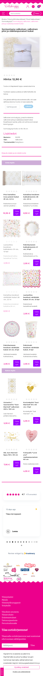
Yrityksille (6, 605)
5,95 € (7, 423)
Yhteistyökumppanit (11, 603)
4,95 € (26, 421)
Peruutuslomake (9, 623)
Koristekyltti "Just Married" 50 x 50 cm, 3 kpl (31, 405)
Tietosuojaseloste (9, 620)
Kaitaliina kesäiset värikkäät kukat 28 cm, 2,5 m (11, 297)
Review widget (14, 553)
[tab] (7, 542)
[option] (21, 52)
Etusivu (4, 19)
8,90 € (26, 213)
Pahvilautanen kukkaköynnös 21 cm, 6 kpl (30, 247)
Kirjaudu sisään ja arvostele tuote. (14, 153)
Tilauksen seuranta (10, 612)
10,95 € (6, 213)
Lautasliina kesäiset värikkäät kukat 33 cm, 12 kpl (31, 297)
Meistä (5, 600)
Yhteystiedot (7, 597)
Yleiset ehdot (7, 615)
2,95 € (7, 263)
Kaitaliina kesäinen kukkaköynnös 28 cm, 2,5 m (31, 197)
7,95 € (7, 464)
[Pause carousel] (21, 545)
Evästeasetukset (9, 617)
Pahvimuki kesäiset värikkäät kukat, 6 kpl (31, 347)
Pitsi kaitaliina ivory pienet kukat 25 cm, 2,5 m (11, 197)
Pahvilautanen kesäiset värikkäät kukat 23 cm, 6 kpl (11, 347)
